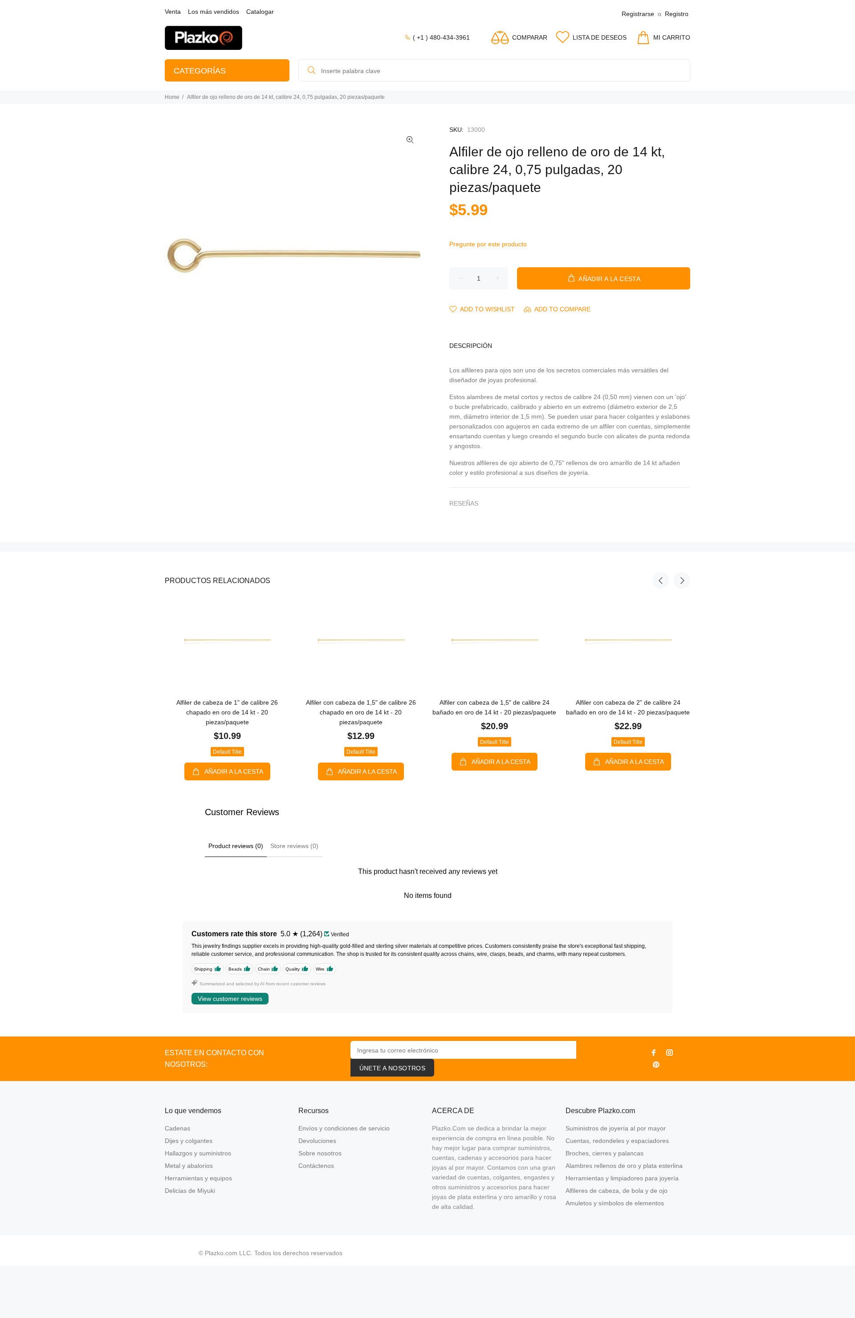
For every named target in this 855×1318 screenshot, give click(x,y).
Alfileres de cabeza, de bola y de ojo (617, 1190)
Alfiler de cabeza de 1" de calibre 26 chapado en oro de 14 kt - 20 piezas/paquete (227, 712)
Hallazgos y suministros (198, 1153)
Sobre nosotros (320, 1153)
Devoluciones (317, 1140)
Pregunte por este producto (488, 244)
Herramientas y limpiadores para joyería (622, 1178)
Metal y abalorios (189, 1165)
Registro (676, 13)
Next (681, 580)
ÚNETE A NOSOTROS (392, 1068)
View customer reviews (230, 998)
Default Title (227, 752)
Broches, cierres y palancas (604, 1153)
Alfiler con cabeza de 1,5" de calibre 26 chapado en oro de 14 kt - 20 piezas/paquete (361, 712)
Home (172, 97)
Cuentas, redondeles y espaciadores (617, 1140)
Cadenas (177, 1128)
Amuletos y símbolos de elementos (615, 1203)
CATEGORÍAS (200, 70)
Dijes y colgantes (188, 1140)
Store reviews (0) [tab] (294, 845)
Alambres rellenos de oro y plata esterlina (624, 1165)
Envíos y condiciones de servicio (344, 1128)
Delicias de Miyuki (190, 1190)
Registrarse (638, 13)
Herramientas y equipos (198, 1178)
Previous (660, 580)
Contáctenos (316, 1165)
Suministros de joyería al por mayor (616, 1128)
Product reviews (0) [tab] (235, 845)
